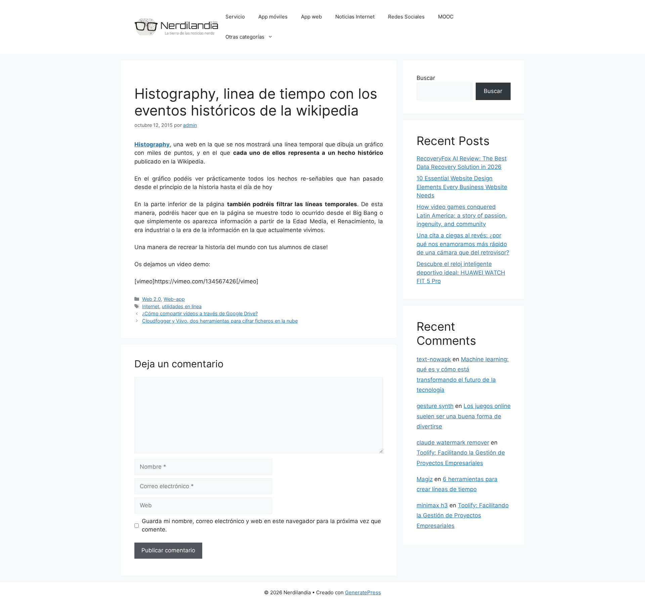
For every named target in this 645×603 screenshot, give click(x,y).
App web (311, 16)
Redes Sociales (406, 16)
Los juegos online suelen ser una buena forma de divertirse (464, 416)
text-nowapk (434, 359)
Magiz (425, 479)
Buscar (426, 78)
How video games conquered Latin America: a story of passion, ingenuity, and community (462, 215)
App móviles (273, 16)
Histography (152, 144)
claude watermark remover (453, 442)
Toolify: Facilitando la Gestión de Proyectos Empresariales (463, 515)
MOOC (446, 16)
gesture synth (435, 406)
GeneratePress (363, 592)
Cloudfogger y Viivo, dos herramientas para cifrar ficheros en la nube (220, 321)
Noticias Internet (355, 16)
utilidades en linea (182, 306)
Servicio (235, 16)
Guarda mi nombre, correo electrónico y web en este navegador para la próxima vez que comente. (261, 525)
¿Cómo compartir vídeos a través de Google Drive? (200, 313)
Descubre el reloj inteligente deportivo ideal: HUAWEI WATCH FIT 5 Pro (461, 272)
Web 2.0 (151, 299)
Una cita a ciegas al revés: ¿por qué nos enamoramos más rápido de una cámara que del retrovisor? (463, 244)
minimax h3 (432, 505)
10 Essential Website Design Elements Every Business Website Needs (462, 187)
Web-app (174, 299)
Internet (150, 306)
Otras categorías (244, 37)
